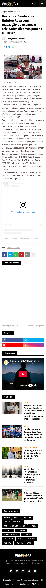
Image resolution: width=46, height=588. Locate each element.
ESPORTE (26, 534)
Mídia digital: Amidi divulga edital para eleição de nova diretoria (33, 454)
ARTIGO (7, 518)
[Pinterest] (21, 254)
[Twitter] (9, 47)
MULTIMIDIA (8, 539)
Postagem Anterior (10, 326)
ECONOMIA (8, 530)
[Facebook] (5, 47)
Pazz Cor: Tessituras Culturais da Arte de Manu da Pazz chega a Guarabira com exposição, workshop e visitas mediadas (34, 412)
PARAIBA (31, 539)
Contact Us (24, 584)
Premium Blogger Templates (24, 580)
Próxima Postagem (35, 326)
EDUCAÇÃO (21, 530)
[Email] (27, 254)
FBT (41, 580)
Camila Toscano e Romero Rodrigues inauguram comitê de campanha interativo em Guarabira (34, 434)
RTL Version (37, 584)
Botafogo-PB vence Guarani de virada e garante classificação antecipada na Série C (33, 498)
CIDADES (17, 12)
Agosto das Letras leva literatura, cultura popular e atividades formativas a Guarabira (32, 476)
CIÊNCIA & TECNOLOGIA (13, 522)
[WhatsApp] (13, 47)
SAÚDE (17, 248)
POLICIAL (7, 543)
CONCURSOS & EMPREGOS (14, 526)
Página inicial (7, 12)
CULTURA (32, 526)
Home (6, 584)
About (14, 584)
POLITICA (19, 543)
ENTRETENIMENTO (11, 534)
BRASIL (17, 518)
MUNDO (21, 539)
